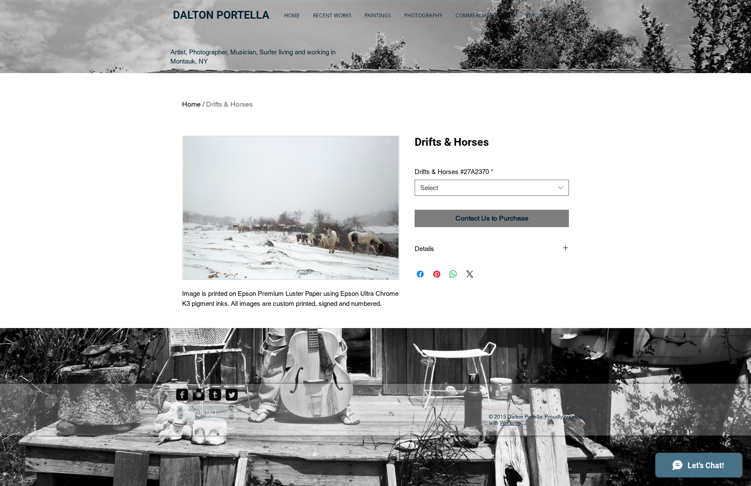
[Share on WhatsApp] (453, 274)
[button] (332, 15)
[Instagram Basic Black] (199, 395)
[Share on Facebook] (420, 274)
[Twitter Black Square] (232, 395)
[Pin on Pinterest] (437, 274)
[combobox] (492, 188)
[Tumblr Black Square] (215, 395)
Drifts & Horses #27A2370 (454, 171)
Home (191, 104)
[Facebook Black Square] (182, 395)
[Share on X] (470, 274)
